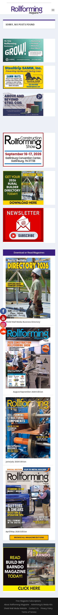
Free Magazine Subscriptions (28, 601)
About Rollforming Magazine (16, 604)
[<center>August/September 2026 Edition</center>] (28, 358)
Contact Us (34, 608)
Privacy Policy (46, 608)
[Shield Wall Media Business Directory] (28, 288)
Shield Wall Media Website (15, 608)
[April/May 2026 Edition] (28, 498)
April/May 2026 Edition (16, 531)
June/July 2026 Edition (16, 461)
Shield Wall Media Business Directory (23, 322)
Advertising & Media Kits (41, 604)
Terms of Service (29, 612)
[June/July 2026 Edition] (28, 428)
